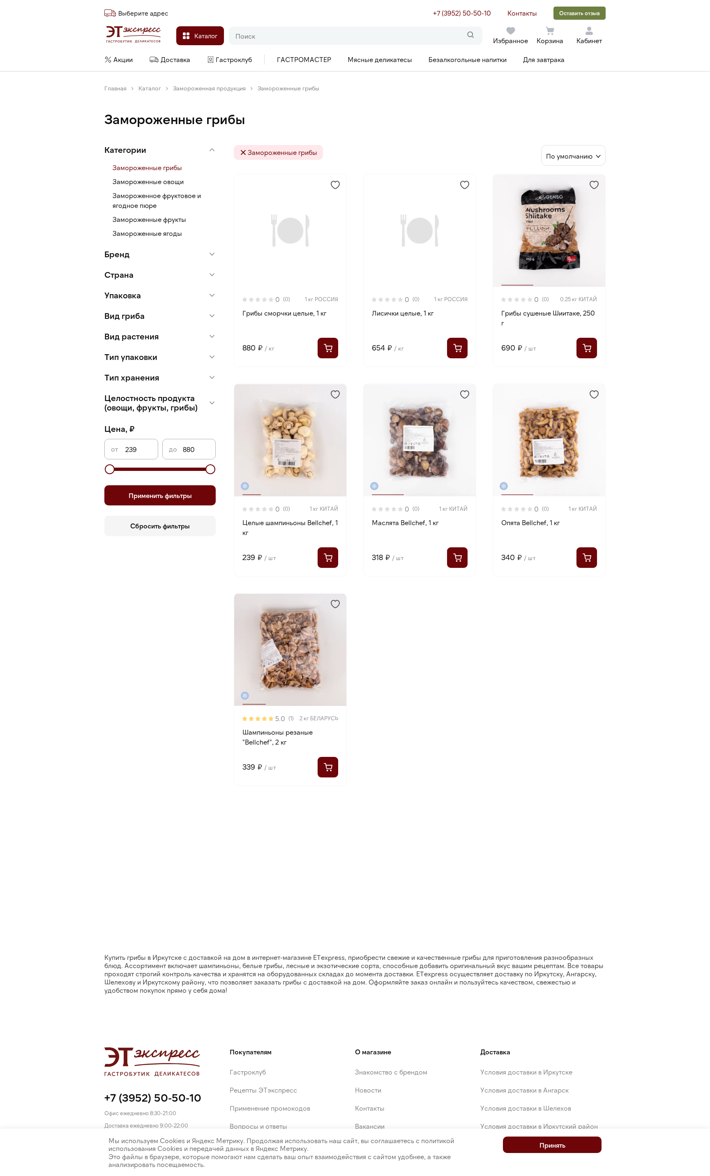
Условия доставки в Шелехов (525, 1108)
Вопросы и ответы (258, 1126)
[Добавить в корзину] (328, 348)
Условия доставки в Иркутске (526, 1072)
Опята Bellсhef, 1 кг (530, 522)
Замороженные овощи (148, 181)
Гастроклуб (248, 1072)
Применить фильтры (160, 495)
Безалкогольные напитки (468, 59)
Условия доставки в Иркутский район (539, 1126)
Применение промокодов (270, 1108)
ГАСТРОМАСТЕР (304, 59)
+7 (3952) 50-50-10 (462, 13)
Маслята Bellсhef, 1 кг (405, 522)
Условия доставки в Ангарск (524, 1090)
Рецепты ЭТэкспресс (263, 1090)
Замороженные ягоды (147, 233)
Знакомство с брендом (391, 1072)
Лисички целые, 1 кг (402, 313)
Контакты (522, 13)
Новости (368, 1090)
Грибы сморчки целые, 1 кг (284, 313)
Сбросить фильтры (160, 526)
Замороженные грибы (147, 167)
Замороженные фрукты (149, 219)
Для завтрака (544, 59)
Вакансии (370, 1126)
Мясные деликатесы (380, 59)
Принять (552, 1145)
